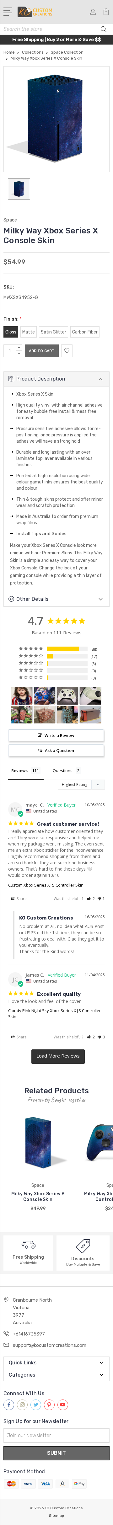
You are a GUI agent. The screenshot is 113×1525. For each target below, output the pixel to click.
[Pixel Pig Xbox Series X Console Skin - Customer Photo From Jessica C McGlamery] (21, 714)
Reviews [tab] (19, 770)
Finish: (12, 319)
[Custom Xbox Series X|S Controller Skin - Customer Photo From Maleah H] (44, 696)
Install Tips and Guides (41, 533)
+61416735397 (29, 1334)
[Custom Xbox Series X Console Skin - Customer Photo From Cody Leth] (90, 714)
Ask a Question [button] (59, 750)
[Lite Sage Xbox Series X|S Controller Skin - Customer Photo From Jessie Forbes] (67, 696)
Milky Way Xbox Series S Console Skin (37, 1196)
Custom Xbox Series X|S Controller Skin (45, 885)
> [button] (58, 1056)
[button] (90, 898)
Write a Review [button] (59, 735)
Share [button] (21, 898)
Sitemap (56, 1515)
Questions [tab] (63, 770)
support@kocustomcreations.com (49, 1345)
